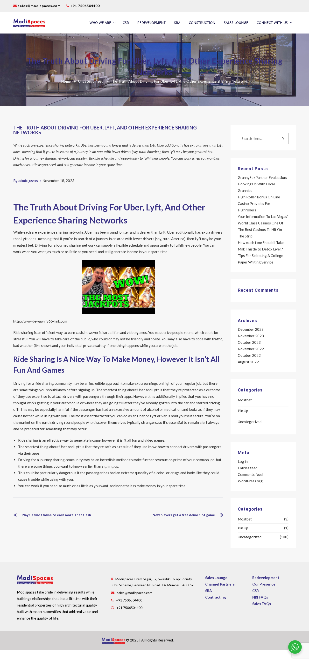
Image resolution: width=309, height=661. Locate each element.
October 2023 (249, 342)
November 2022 (251, 349)
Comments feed (250, 474)
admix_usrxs (28, 180)
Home (66, 81)
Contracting (215, 597)
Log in (243, 461)
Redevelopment (151, 22)
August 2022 (248, 362)
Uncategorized (91, 81)
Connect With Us (272, 22)
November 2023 (251, 336)
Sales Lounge (236, 22)
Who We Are (100, 22)
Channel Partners (220, 584)
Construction (202, 22)
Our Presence (263, 584)
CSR (126, 22)
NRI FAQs (260, 597)
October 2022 (249, 355)
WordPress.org (250, 481)
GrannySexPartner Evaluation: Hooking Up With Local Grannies (262, 184)
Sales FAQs (261, 603)
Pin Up (243, 411)
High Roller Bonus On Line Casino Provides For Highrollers (259, 203)
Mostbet (245, 400)
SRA (177, 22)
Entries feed (247, 468)
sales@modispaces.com (39, 6)
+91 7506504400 (84, 6)
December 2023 (251, 329)
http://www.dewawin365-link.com (40, 321)
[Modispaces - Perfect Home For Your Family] (29, 23)
